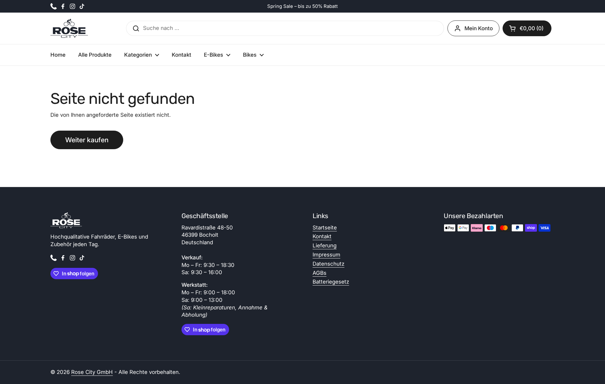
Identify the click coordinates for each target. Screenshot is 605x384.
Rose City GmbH (92, 372)
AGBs (319, 273)
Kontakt (322, 236)
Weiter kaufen (86, 140)
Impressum (326, 254)
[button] (527, 28)
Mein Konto (478, 28)
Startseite (325, 227)
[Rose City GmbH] (69, 28)
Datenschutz (328, 264)
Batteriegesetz (331, 282)
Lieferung (325, 245)
